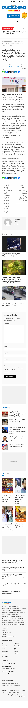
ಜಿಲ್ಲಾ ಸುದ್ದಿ (4, 646)
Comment (7, 324)
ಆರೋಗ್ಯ (11, 66)
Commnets (23, 65)
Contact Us (17, 685)
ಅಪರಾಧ (16, 651)
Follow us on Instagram (8, 671)
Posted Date (3, 66)
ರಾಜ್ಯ (3, 643)
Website (6, 360)
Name (6, 347)
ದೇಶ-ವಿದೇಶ (17, 646)
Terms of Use (21, 695)
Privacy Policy (12, 695)
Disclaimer (22, 697)
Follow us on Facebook (8, 664)
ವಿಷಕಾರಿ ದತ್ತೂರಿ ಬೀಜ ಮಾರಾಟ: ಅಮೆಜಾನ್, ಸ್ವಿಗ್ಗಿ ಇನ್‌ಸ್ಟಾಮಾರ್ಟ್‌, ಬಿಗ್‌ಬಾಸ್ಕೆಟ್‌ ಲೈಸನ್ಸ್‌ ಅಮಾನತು (12, 280)
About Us (4, 683)
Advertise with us (13, 683)
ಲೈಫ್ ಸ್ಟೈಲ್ (5, 657)
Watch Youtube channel (8, 669)
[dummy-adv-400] (14, 395)
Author (17, 65)
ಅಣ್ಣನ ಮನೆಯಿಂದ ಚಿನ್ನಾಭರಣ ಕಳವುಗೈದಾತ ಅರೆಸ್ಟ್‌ (11, 255)
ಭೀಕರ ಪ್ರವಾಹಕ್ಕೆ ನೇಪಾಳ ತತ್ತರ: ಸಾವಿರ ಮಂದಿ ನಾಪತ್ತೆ (13, 33)
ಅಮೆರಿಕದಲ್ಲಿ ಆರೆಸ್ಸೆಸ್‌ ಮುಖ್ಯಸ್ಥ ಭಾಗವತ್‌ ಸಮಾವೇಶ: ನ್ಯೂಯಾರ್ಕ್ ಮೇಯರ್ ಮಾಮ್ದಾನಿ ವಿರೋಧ (13, 577)
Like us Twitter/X (6, 666)
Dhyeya (16, 692)
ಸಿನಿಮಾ (4, 649)
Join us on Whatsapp (8, 674)
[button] (2, 22)
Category (11, 65)
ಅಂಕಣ (3, 654)
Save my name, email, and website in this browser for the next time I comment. (13, 370)
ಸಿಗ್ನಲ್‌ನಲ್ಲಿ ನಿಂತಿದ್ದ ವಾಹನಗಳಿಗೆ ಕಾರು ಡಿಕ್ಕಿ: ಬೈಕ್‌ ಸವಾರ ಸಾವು (12, 305)
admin (17, 66)
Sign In (14, 1)
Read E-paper (14, 16)
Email (6, 353)
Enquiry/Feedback (7, 685)
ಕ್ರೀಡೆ (15, 649)
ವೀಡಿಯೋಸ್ (5, 651)
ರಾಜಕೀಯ (16, 643)
